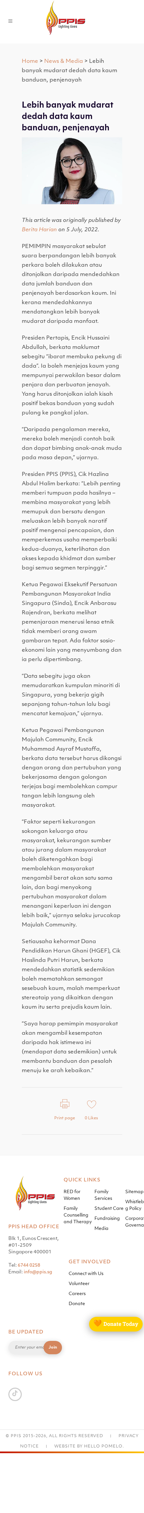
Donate (77, 1304)
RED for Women (72, 1195)
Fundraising (107, 1219)
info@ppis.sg (38, 1272)
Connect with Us (86, 1274)
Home (30, 61)
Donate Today (115, 1323)
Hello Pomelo (103, 1446)
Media (101, 1229)
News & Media (63, 61)
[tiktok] (15, 1394)
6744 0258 (29, 1265)
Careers (77, 1294)
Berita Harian (39, 230)
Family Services (103, 1195)
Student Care (109, 1209)
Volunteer (79, 1284)
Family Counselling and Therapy (78, 1215)
